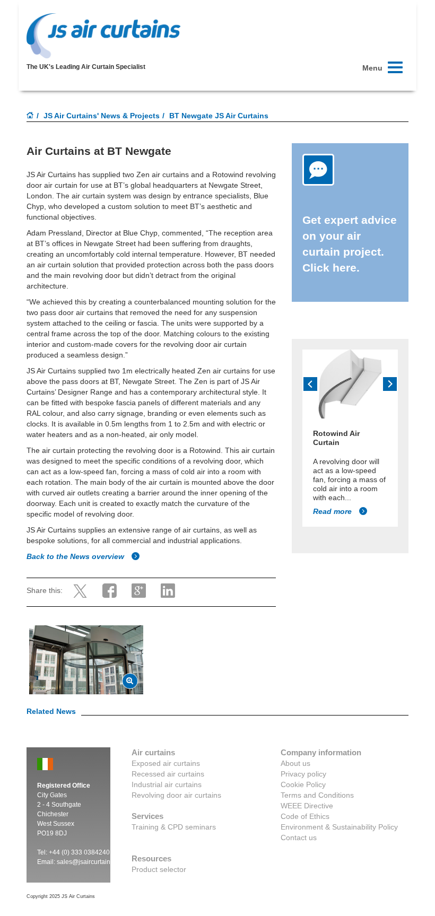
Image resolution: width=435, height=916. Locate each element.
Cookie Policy (303, 784)
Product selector (159, 869)
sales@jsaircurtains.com (92, 862)
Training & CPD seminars (174, 827)
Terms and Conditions (317, 795)
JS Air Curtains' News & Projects (102, 115)
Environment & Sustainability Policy (339, 827)
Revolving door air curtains (176, 795)
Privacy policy (303, 774)
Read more (333, 511)
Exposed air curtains (166, 763)
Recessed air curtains (168, 774)
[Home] (30, 116)
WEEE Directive (307, 805)
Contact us (299, 837)
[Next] (390, 384)
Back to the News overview (76, 556)
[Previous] (310, 384)
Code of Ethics (305, 816)
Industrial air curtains (167, 784)
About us (295, 763)
